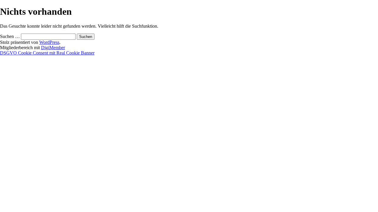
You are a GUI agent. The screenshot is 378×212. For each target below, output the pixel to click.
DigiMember (53, 47)
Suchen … (10, 36)
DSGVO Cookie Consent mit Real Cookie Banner (47, 52)
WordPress (49, 42)
